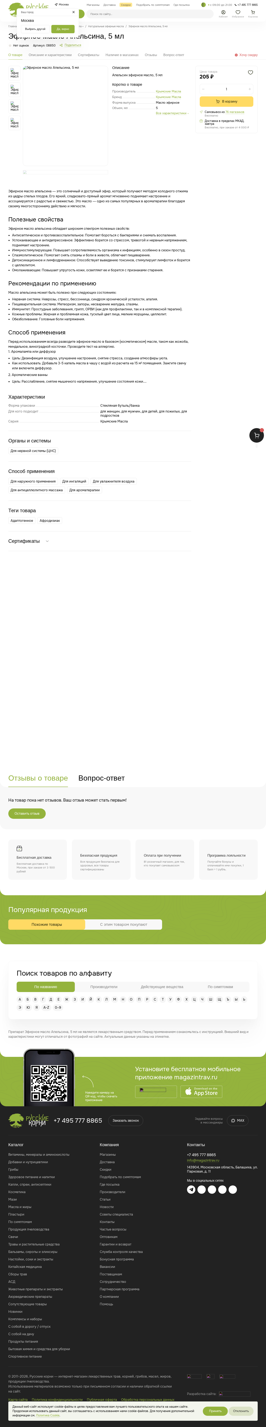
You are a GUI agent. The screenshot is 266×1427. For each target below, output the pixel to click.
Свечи (13, 1237)
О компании (109, 1296)
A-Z (46, 1007)
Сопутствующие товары (27, 1304)
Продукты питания (23, 1341)
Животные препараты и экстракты (35, 1289)
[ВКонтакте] (201, 1189)
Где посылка (109, 1184)
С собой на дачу (21, 1334)
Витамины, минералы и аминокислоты (38, 1154)
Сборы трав (17, 1274)
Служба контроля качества (121, 1252)
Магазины (108, 1154)
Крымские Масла (168, 97)
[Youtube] (212, 1189)
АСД (11, 1282)
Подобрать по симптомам (120, 1177)
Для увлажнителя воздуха (113, 481)
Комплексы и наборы (25, 1319)
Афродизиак (50, 520)
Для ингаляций (74, 481)
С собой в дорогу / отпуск (29, 1326)
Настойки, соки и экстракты (30, 1259)
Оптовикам (108, 1237)
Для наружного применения (33, 481)
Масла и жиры (19, 1207)
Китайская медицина (25, 1267)
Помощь (106, 1304)
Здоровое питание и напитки (31, 1177)
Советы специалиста (116, 1214)
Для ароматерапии (84, 490)
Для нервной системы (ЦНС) (33, 451)
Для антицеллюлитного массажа (37, 490)
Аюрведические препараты (30, 1296)
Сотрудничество (113, 1282)
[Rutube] (233, 1189)
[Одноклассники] (222, 1189)
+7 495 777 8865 (78, 1121)
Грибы (13, 1169)
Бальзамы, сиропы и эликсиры (32, 1252)
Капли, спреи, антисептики (29, 1184)
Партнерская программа (119, 1289)
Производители (112, 1192)
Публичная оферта (102, 1400)
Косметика (17, 1192)
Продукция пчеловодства (28, 1229)
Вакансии (107, 1267)
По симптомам (20, 1222)
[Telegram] (203, 4)
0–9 (58, 1007)
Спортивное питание (25, 1356)
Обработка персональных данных (147, 1400)
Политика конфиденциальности (57, 1400)
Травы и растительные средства (34, 1244)
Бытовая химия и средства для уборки (39, 1349)
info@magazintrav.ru (203, 1160)
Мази (12, 1199)
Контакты (107, 1222)
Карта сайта (18, 1400)
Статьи (105, 1199)
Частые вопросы (113, 1229)
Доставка (107, 1162)
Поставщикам (111, 1274)
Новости (107, 1207)
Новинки (15, 1311)
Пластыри (16, 1214)
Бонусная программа (117, 1259)
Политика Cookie (47, 1415)
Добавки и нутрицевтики (28, 1162)
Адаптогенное (22, 520)
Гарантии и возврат (115, 1244)
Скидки (105, 1169)
